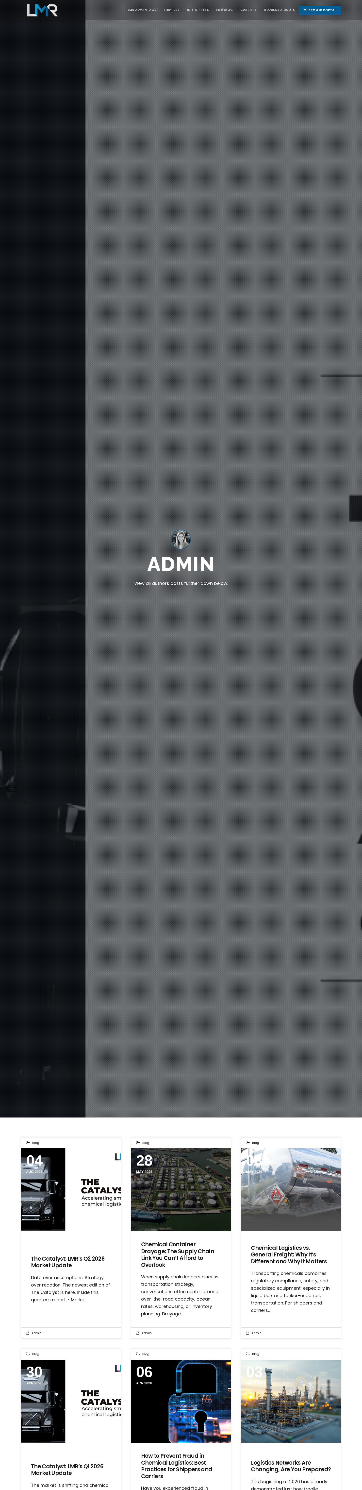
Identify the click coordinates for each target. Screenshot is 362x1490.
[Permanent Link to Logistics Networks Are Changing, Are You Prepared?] (291, 1401)
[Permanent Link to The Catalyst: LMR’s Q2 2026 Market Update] (71, 1189)
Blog (35, 1143)
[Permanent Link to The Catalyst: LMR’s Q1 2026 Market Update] (71, 1401)
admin (37, 1333)
